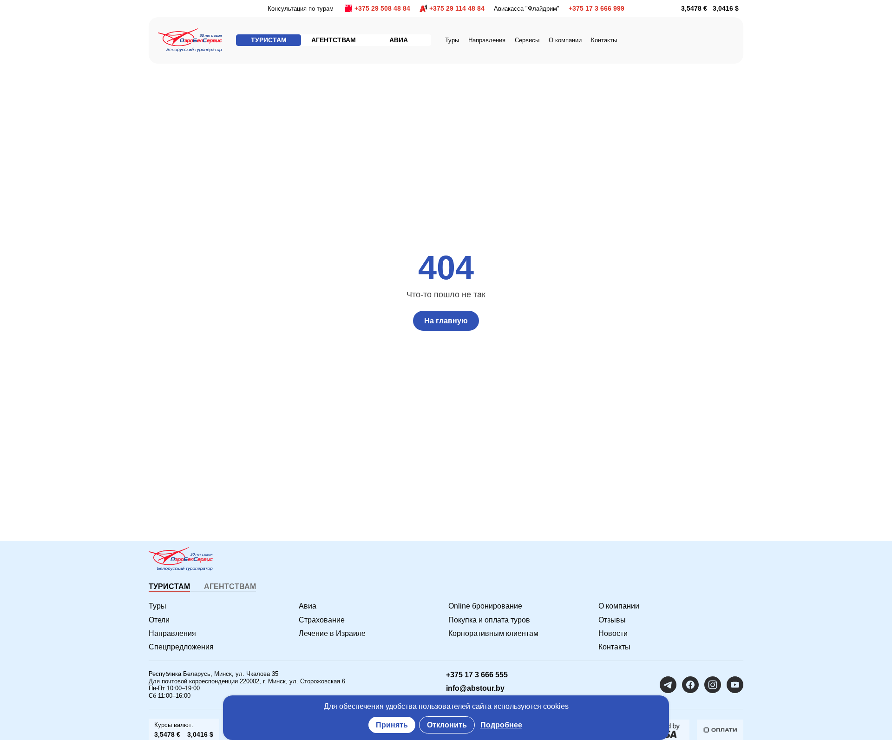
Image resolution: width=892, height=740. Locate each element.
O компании (565, 40)
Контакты (604, 40)
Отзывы (612, 620)
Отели (159, 620)
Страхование (322, 620)
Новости (613, 633)
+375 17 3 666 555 (477, 675)
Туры (452, 40)
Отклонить (447, 725)
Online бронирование (485, 606)
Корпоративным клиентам (493, 633)
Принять (392, 725)
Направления (172, 633)
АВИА (398, 40)
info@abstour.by (475, 688)
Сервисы (527, 40)
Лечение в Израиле (332, 633)
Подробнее (501, 725)
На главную (446, 321)
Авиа (307, 606)
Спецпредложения (181, 647)
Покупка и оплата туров (489, 620)
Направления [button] (486, 40)
